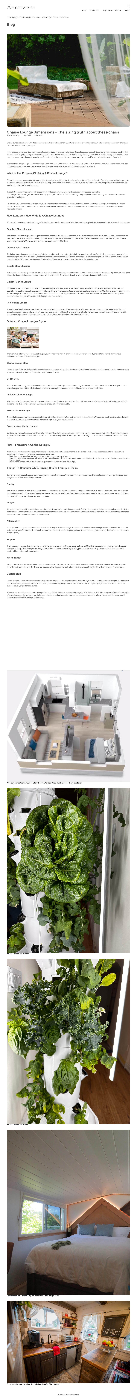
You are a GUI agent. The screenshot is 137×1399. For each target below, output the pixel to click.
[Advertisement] (23, 634)
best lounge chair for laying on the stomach (24, 194)
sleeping (20, 204)
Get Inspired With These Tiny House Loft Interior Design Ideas (33, 1296)
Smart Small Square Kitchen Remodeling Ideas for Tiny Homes (33, 1384)
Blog (15, 17)
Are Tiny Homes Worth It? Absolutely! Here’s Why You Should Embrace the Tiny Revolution (44, 783)
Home (9, 17)
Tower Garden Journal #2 (18, 954)
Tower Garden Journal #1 (17, 1125)
